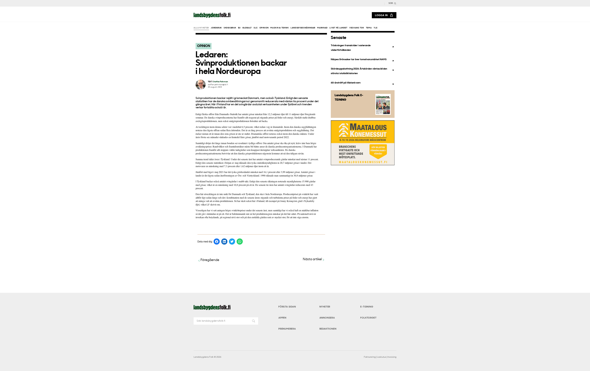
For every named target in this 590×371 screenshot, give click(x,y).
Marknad (322, 28)
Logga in (381, 15)
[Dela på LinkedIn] (224, 241)
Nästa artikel (312, 259)
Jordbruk (216, 28)
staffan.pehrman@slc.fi (218, 85)
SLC (256, 28)
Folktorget (368, 318)
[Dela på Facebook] (217, 241)
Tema (369, 28)
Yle (376, 28)
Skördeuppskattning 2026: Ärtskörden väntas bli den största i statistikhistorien (359, 71)
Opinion (264, 28)
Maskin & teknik (279, 28)
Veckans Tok (356, 28)
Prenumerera (287, 329)
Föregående (210, 260)
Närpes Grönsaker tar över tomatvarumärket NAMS (359, 59)
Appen (282, 318)
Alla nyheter (201, 28)
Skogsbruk (230, 28)
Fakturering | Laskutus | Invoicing (380, 357)
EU (239, 28)
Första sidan (287, 307)
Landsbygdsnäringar (303, 28)
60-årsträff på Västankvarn (346, 83)
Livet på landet (338, 28)
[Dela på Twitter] (232, 241)
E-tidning (366, 307)
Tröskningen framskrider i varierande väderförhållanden (351, 47)
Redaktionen (327, 329)
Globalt (247, 28)
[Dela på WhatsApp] (240, 241)
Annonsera (327, 318)
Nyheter (324, 307)
